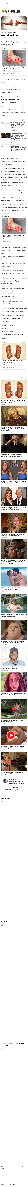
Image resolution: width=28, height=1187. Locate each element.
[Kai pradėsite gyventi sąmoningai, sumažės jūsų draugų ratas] (14, 983)
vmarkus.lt (4, 339)
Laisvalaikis (3, 38)
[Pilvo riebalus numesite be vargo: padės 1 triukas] (14, 1106)
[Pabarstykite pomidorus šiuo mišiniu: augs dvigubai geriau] (14, 859)
